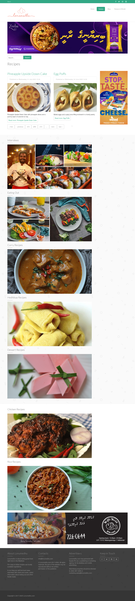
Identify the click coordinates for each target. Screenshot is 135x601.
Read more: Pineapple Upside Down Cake (23, 120)
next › (53, 127)
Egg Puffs (60, 74)
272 (28, 127)
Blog (108, 9)
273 (34, 127)
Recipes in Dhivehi (120, 9)
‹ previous (20, 127)
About (9, 1)
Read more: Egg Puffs (62, 118)
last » (60, 127)
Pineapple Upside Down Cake (27, 74)
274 (41, 127)
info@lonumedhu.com (45, 559)
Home (92, 9)
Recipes (100, 9)
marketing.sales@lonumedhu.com (80, 573)
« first (11, 127)
